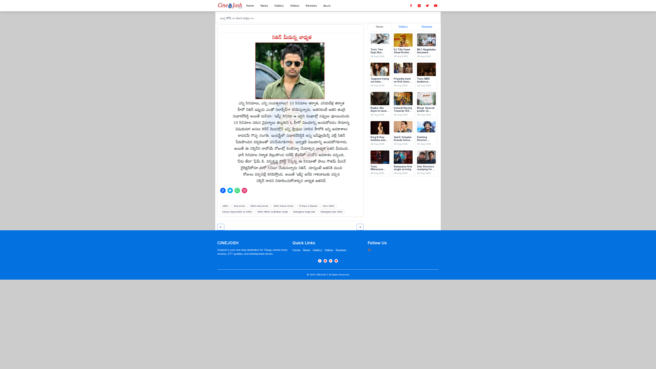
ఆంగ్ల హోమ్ (225, 18)
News (306, 250)
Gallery (317, 250)
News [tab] (379, 26)
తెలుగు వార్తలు (243, 18)
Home (296, 250)
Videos (329, 250)
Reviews (341, 250)
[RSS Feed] (369, 249)
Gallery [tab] (403, 26)
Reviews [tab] (427, 26)
